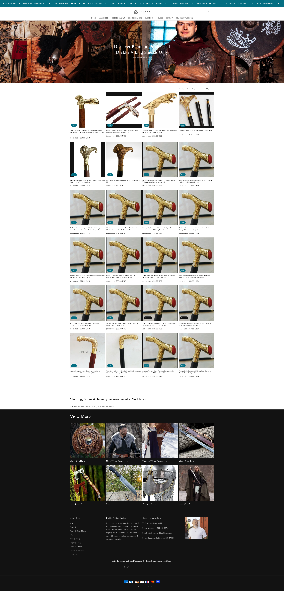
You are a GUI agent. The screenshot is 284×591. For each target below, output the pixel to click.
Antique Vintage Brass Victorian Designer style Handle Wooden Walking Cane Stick (158, 372)
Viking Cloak (184, 504)
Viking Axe (75, 504)
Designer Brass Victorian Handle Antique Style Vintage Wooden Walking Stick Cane (194, 229)
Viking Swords (185, 461)
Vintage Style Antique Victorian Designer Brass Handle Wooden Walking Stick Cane (158, 229)
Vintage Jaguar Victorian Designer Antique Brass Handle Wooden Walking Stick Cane (122, 131)
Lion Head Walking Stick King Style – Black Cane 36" (123, 181)
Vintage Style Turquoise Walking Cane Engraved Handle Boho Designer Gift (195, 372)
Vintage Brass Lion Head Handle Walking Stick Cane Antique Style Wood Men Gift (87, 181)
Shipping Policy (75, 543)
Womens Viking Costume (153, 461)
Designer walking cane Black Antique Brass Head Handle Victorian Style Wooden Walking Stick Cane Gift (87, 132)
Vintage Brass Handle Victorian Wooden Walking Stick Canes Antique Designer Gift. (195, 324)
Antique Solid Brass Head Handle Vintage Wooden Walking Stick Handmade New (195, 181)
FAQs (72, 535)
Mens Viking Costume (115, 461)
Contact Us (73, 554)
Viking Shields (76, 461)
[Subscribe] (159, 567)
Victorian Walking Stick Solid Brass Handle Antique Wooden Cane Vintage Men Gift (123, 372)
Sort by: (182, 89)
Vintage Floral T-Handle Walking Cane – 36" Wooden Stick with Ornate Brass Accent (121, 276)
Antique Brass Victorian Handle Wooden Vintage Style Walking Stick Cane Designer (158, 276)
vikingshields (138, 586)
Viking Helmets (149, 504)
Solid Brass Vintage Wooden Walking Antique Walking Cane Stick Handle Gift (85, 324)
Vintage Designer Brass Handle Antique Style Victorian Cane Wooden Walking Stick (85, 372)
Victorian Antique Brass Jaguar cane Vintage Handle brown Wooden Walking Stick (159, 131)
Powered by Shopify (148, 586)
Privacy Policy (75, 539)
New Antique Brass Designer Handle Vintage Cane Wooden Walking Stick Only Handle (159, 324)
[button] (72, 11)
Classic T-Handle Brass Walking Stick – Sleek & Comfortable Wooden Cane (122, 324)
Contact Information (77, 550)
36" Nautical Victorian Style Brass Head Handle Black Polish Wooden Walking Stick (122, 229)
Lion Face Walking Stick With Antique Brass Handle (196, 130)
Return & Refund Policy (78, 531)
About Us (73, 527)
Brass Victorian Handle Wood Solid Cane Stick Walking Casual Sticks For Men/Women (194, 276)
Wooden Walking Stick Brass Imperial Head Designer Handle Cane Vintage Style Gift (87, 276)
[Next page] (148, 387)
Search (72, 523)
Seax (108, 504)
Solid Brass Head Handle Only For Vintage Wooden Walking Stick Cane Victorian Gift (159, 181)
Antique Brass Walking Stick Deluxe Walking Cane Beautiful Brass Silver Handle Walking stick (87, 229)
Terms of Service (76, 547)
